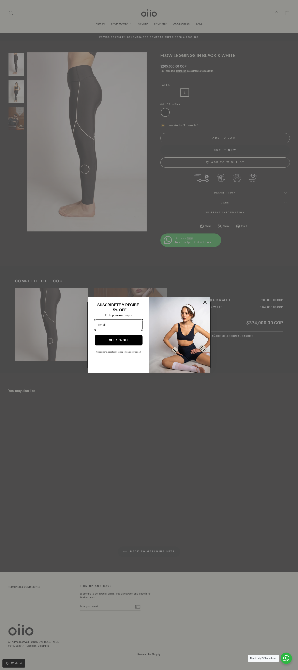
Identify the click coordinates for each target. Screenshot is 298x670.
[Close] (205, 302)
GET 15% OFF (119, 340)
